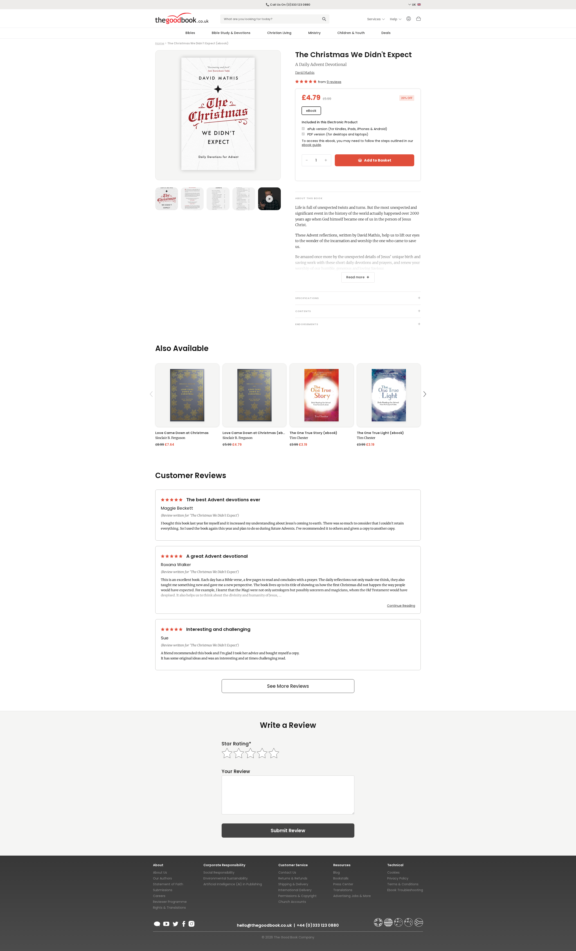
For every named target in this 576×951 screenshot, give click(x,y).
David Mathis (305, 73)
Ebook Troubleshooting (405, 890)
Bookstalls (341, 878)
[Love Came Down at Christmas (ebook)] (254, 395)
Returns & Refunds (292, 878)
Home (159, 43)
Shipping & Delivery (293, 884)
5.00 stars (172, 499)
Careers (159, 896)
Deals (386, 33)
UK (414, 4)
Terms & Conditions (402, 884)
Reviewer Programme (170, 901)
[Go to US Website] (389, 920)
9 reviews (334, 82)
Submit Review (288, 830)
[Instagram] (191, 923)
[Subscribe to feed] (157, 923)
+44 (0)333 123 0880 (318, 925)
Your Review (236, 771)
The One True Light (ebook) (380, 433)
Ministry (314, 33)
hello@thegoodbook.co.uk (264, 925)
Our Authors (162, 878)
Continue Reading (401, 605)
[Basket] (418, 20)
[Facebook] (183, 923)
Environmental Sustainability (225, 878)
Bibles (190, 33)
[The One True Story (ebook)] (321, 395)
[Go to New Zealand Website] (409, 920)
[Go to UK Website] (378, 920)
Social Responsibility (218, 872)
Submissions (162, 890)
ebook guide (311, 145)
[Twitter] (175, 923)
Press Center (343, 884)
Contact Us (287, 872)
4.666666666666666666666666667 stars (305, 81)
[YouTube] (166, 923)
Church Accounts (292, 901)
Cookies (393, 872)
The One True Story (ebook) (313, 433)
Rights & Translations (169, 907)
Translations (342, 890)
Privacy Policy (397, 878)
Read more (355, 277)
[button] (152, 404)
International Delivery (295, 890)
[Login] (408, 19)
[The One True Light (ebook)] (389, 395)
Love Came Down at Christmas (182, 433)
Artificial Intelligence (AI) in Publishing (232, 884)
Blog (336, 872)
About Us (160, 872)
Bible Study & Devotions (231, 33)
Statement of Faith (168, 884)
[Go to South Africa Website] (418, 920)
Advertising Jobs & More (352, 896)
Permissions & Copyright (297, 896)
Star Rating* (236, 743)
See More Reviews (288, 686)
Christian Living (279, 33)
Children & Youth (351, 33)
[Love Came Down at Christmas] (187, 395)
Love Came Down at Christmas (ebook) (255, 433)
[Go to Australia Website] (399, 920)
